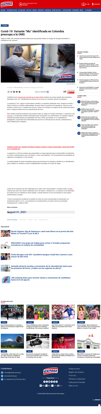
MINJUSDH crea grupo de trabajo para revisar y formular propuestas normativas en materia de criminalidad (40, 244)
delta (70, 189)
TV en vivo (72, 375)
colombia (30, 219)
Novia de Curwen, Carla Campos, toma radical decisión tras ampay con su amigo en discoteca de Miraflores (90, 103)
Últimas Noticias (12, 10)
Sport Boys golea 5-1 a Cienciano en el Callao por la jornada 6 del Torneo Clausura (63, 326)
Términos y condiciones (77, 379)
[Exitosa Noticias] (8, 4)
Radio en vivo (73, 386)
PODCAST (97, 4)
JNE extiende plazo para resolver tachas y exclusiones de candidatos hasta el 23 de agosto (41, 279)
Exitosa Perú (67, 10)
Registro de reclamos (76, 372)
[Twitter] (11, 91)
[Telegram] (19, 91)
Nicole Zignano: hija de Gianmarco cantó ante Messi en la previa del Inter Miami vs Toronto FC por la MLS (42, 232)
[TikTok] (57, 382)
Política (28, 10)
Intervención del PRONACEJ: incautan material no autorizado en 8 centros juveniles (89, 89)
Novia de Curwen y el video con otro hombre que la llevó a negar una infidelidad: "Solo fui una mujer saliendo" (90, 118)
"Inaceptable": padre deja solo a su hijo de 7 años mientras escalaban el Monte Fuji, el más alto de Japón (12, 355)
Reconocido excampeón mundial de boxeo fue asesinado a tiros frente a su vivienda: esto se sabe (37, 355)
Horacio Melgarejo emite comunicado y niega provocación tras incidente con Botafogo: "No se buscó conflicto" (37, 326)
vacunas (9, 116)
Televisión (75, 10)
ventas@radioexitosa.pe (12, 372)
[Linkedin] (16, 91)
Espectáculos (56, 10)
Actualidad (21, 10)
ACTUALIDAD (23, 219)
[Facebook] (14, 91)
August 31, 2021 (16, 212)
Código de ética (74, 369)
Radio (81, 10)
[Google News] (54, 382)
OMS (36, 219)
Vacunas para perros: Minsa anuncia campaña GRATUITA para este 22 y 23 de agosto (89, 81)
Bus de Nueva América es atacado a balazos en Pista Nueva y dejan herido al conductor (12, 326)
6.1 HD (87, 4)
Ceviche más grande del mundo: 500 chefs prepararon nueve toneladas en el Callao (89, 57)
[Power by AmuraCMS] (96, 400)
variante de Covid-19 (43, 219)
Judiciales (48, 10)
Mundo (35, 10)
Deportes (41, 10)
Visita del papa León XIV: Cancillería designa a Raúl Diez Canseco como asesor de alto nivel (41, 256)
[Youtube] (49, 382)
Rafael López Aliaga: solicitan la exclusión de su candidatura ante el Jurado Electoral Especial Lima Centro (90, 134)
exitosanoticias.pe (10, 376)
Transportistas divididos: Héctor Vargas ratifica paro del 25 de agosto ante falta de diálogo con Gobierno (89, 74)
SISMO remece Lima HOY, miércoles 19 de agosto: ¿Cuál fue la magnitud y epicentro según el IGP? (90, 111)
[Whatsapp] (8, 91)
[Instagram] (52, 382)
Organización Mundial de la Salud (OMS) (30, 97)
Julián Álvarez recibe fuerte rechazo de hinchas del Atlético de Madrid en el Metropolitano (63, 355)
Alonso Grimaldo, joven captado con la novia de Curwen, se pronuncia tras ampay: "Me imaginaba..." (89, 126)
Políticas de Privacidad (77, 382)
